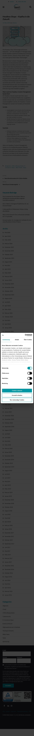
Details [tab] (17, 339)
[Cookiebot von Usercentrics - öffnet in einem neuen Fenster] (25, 335)
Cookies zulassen (17, 390)
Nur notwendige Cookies (17, 400)
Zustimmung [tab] (6, 339)
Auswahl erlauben (17, 395)
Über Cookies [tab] (28, 339)
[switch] (29, 373)
